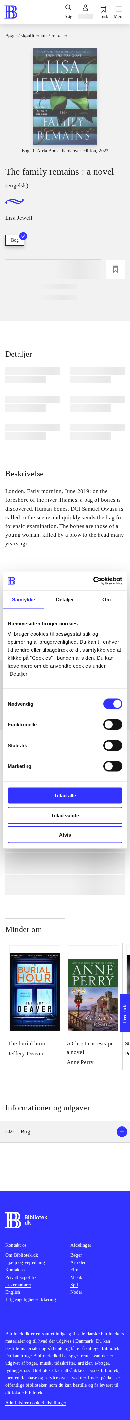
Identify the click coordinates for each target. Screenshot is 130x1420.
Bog (15, 240)
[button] (65, 1132)
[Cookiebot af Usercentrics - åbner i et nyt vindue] (93, 581)
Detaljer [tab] (65, 599)
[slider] (65, 101)
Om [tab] (106, 599)
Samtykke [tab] (23, 599)
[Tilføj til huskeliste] (115, 269)
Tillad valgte (65, 815)
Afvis (65, 835)
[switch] (112, 724)
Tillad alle (65, 795)
